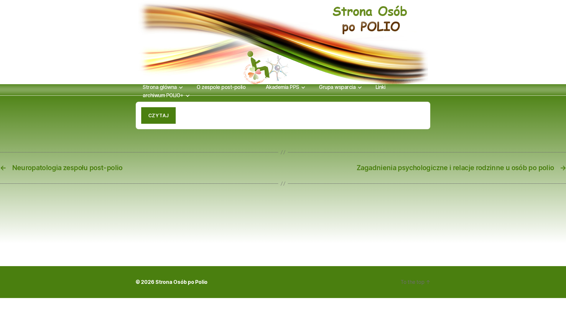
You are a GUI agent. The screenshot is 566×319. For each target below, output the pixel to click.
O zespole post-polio (221, 87)
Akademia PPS (282, 87)
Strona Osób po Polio (181, 282)
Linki (381, 87)
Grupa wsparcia (337, 87)
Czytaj (158, 115)
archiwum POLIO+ (163, 95)
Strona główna (160, 87)
